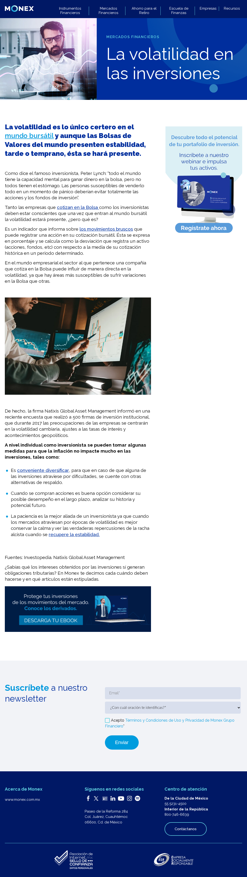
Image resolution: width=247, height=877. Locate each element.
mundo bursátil (29, 136)
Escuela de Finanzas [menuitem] (178, 11)
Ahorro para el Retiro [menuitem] (144, 11)
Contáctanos (186, 829)
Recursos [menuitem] (232, 9)
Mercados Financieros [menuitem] (108, 11)
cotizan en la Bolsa (78, 207)
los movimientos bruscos (106, 229)
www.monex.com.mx (22, 799)
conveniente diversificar (43, 470)
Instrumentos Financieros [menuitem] (70, 11)
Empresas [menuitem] (208, 9)
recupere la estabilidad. (74, 534)
